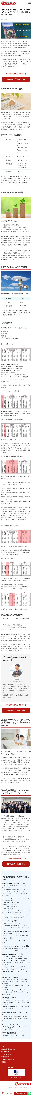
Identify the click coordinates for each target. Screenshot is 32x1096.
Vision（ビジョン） (8, 908)
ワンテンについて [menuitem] (6, 1054)
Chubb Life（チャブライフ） (10, 1024)
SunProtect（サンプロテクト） (12, 902)
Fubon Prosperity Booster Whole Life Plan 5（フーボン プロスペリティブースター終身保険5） (15, 1019)
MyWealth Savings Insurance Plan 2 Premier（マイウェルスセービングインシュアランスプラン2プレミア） (16, 992)
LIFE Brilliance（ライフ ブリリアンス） (14, 891)
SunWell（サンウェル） (9, 904)
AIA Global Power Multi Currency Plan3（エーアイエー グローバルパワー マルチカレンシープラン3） (15, 927)
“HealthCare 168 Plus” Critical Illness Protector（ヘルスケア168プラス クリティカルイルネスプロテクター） (16, 981)
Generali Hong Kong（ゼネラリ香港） (13, 954)
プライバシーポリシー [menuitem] (7, 1059)
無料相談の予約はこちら (16, 79)
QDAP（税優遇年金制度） (9, 1033)
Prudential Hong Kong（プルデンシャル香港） (15, 946)
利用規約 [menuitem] (3, 1062)
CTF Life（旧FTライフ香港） (10, 977)
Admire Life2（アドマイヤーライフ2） (14, 923)
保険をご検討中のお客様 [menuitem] (8, 1049)
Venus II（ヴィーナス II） (10, 906)
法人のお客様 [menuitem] (5, 1051)
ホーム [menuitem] (3, 1046)
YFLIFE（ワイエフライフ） (10, 998)
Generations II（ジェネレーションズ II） (14, 889)
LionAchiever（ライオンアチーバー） (13, 956)
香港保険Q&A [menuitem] (5, 1057)
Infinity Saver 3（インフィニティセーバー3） (15, 1000)
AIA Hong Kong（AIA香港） (10, 921)
